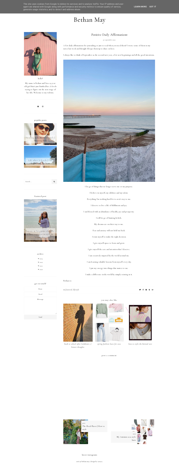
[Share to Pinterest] (146, 290)
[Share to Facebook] (143, 290)
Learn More (140, 6)
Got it (152, 6)
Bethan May (89, 20)
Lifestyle (76, 290)
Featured (69, 290)
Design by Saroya (96, 461)
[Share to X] (140, 290)
